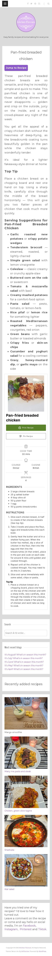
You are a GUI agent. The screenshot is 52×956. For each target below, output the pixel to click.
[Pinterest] (35, 3)
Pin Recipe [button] (27, 436)
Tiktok (42, 929)
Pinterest (26, 929)
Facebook (29, 925)
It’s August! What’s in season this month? (25, 654)
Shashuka (9, 850)
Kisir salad (9, 889)
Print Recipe (28, 428)
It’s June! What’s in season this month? (24, 662)
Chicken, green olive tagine (18, 810)
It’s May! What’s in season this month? (23, 665)
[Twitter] (31, 3)
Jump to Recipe (16, 67)
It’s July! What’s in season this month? (23, 658)
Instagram (11, 929)
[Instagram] (39, 3)
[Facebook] (27, 3)
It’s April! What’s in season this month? (23, 669)
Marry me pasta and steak (17, 771)
